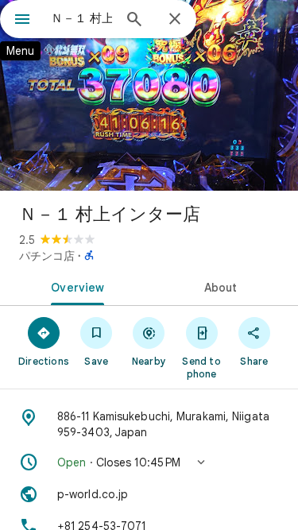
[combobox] (81, 18)
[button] (149, 462)
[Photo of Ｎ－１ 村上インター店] (149, 95)
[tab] (74, 286)
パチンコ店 (47, 256)
